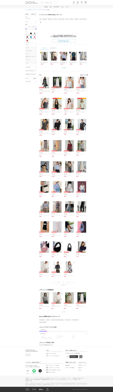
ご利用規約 (27, 378)
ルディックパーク (75, 319)
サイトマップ (71, 379)
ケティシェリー (68, 319)
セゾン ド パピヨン (43, 322)
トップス (42, 336)
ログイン (28, 354)
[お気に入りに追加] (49, 293)
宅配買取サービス (76, 379)
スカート (73, 336)
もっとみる (64, 67)
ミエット (47, 319)
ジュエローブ (42, 319)
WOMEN (46, 6)
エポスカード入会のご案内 (69, 367)
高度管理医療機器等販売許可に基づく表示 (47, 379)
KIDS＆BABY (56, 6)
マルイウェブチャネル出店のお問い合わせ (61, 379)
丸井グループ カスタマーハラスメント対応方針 (58, 378)
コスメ (62, 6)
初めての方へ (80, 367)
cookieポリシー (69, 378)
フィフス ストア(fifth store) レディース (46, 344)
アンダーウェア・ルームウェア (46, 337)
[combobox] (49, 2)
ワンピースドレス (60, 336)
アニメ (67, 6)
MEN (51, 6)
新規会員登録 (67, 365)
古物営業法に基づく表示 (29, 379)
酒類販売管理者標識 (37, 379)
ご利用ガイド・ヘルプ (82, 365)
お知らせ (79, 369)
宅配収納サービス (28, 380)
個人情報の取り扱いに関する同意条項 (44, 378)
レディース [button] (28, 18)
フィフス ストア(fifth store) (42, 9)
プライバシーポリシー (33, 378)
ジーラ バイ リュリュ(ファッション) (57, 319)
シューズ (58, 337)
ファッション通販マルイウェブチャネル (31, 9)
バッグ (73, 337)
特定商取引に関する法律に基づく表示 (78, 378)
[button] (31, 21)
